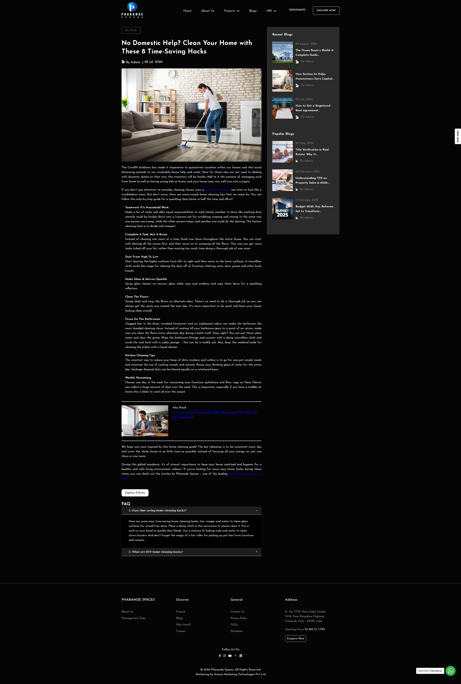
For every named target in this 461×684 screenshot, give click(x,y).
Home (187, 10)
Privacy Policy (238, 618)
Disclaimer (236, 631)
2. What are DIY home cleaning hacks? (156, 551)
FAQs (234, 624)
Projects (180, 611)
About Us (207, 10)
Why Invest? (183, 624)
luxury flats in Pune (217, 189)
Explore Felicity (135, 492)
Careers (180, 631)
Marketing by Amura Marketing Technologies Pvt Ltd (231, 674)
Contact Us (237, 611)
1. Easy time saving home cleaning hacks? (158, 510)
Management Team (134, 618)
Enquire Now (295, 638)
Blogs (253, 10)
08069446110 (297, 9)
